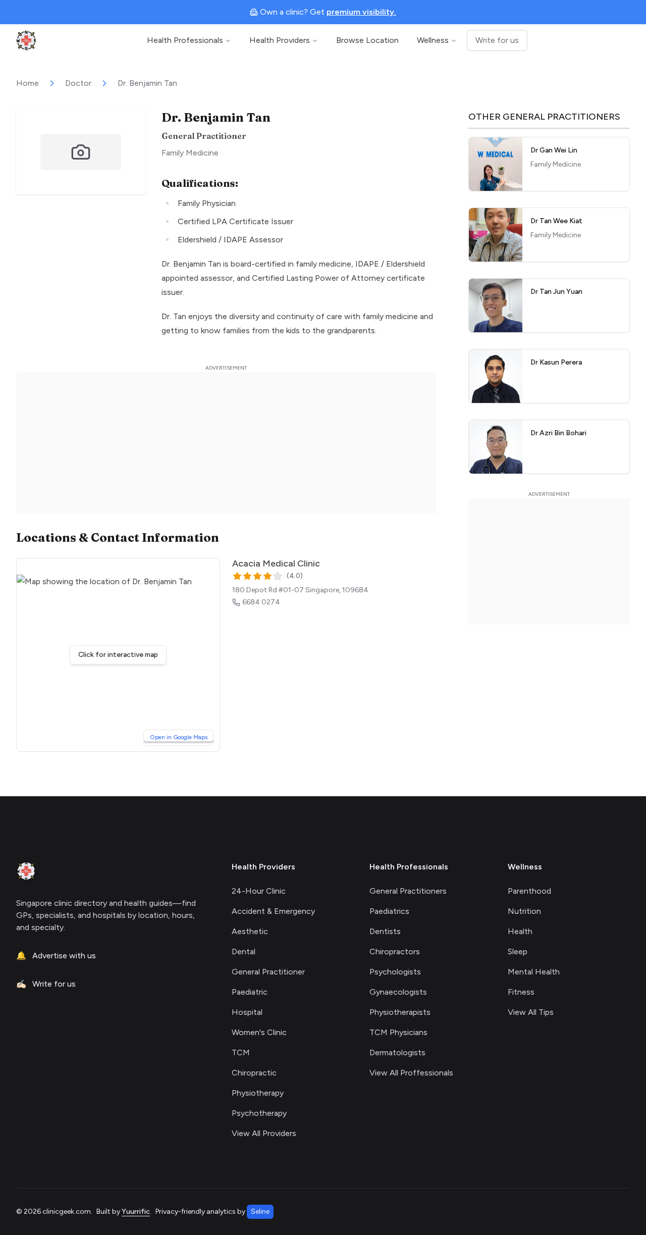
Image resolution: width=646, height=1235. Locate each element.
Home (27, 83)
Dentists (385, 931)
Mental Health (534, 971)
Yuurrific (136, 1211)
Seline (260, 1211)
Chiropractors (394, 951)
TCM (241, 1052)
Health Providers (279, 40)
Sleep (517, 951)
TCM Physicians (398, 1032)
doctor (78, 83)
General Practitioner (268, 971)
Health (520, 931)
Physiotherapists (399, 1012)
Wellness (433, 40)
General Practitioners (408, 891)
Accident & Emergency (273, 911)
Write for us (497, 40)
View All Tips (531, 1012)
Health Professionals (185, 40)
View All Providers (264, 1133)
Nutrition (524, 911)
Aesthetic (250, 931)
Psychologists (395, 971)
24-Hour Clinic (259, 891)
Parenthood (529, 891)
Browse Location (367, 40)
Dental (243, 951)
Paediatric (249, 992)
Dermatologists (397, 1052)
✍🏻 (46, 984)
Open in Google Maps (181, 737)
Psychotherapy (259, 1113)
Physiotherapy (258, 1093)
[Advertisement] (226, 442)
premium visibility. (361, 12)
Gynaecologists (398, 992)
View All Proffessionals (411, 1072)
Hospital (247, 1012)
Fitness (521, 992)
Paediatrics (389, 911)
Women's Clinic (259, 1032)
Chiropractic (254, 1072)
